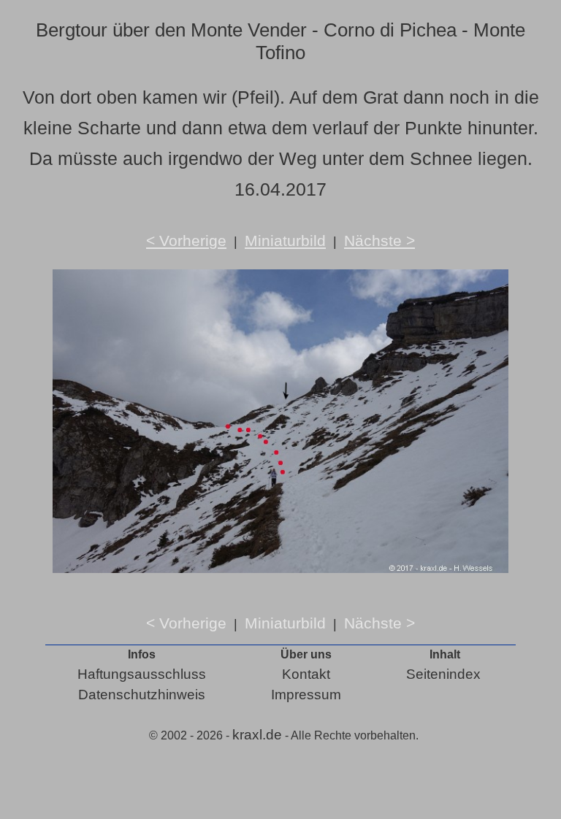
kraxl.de (257, 734)
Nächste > (379, 240)
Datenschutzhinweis (141, 694)
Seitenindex (443, 674)
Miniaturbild (285, 240)
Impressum (306, 694)
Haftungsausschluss (141, 674)
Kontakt (306, 674)
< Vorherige (186, 240)
